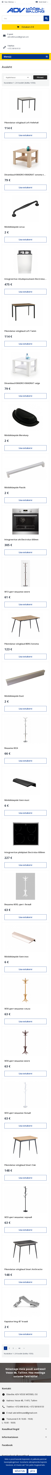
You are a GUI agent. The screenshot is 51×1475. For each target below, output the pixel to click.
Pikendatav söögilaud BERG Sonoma (21, 643)
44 (19, 1348)
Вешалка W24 (11, 748)
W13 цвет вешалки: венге (17, 591)
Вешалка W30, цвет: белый (17, 904)
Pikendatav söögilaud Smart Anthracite (23, 1269)
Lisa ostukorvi (25, 135)
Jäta (32, 1471)
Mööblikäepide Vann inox (16, 956)
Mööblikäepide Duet (14, 696)
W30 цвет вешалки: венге (17, 1061)
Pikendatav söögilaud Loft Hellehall (21, 122)
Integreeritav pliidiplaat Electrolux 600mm (24, 852)
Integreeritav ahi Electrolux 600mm (21, 539)
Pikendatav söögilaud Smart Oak (20, 1165)
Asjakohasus (17, 77)
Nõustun (20, 1471)
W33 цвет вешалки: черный (18, 1217)
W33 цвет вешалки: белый (17, 1113)
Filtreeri (40, 77)
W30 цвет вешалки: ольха (17, 1008)
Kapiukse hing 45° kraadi (16, 1321)
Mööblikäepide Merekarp (16, 435)
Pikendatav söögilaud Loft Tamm (20, 331)
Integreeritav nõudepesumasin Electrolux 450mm (25, 279)
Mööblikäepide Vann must (16, 800)
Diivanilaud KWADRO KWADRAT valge (22, 383)
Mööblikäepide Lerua (14, 227)
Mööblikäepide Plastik (15, 487)
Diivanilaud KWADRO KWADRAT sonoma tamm (25, 174)
